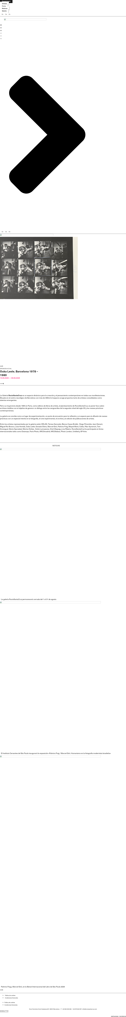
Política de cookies (10, 995)
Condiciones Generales (11, 998)
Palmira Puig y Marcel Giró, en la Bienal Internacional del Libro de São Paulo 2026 (33, 986)
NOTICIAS (56, 445)
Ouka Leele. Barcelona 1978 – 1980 (19, 373)
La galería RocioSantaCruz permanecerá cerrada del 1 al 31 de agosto (28, 599)
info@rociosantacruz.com (90, 1009)
